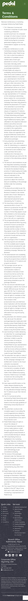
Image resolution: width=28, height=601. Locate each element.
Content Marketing (20, 522)
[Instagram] (17, 555)
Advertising (18, 528)
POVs (4, 520)
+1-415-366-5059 (6, 568)
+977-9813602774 (18, 550)
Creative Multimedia (20, 524)
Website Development (21, 507)
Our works (6, 513)
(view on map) (23, 548)
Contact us (6, 522)
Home (4, 507)
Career (5, 515)
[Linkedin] (13, 555)
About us (5, 511)
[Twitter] (10, 555)
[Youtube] (20, 555)
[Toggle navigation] (25, 3)
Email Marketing (19, 526)
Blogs (4, 518)
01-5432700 (9, 550)
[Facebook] (6, 555)
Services (5, 509)
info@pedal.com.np (14, 552)
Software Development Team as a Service (20, 533)
